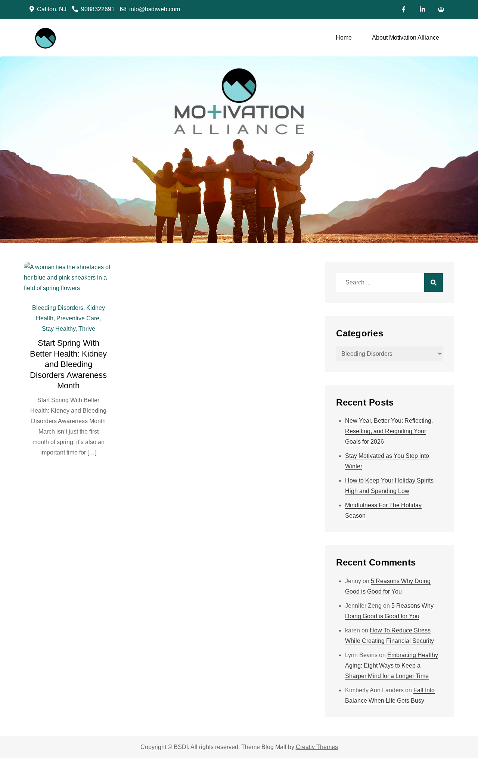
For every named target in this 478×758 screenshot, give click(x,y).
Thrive (86, 329)
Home (344, 37)
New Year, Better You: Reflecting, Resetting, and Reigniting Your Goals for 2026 (389, 431)
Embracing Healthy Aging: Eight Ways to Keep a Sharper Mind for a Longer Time (391, 665)
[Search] (433, 282)
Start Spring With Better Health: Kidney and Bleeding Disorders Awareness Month (68, 364)
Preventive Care (77, 318)
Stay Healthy (58, 329)
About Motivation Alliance (405, 37)
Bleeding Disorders (57, 308)
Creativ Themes (317, 747)
